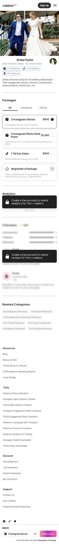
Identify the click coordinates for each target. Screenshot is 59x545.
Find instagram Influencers (15, 311)
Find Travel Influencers (13, 323)
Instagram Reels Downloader (17, 440)
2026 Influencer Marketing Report (19, 371)
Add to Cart (48, 534)
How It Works (9, 501)
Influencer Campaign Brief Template (20, 422)
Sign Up (44, 5)
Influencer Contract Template (17, 428)
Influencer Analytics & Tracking (17, 434)
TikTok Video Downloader (15, 446)
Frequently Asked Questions (17, 506)
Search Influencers (12, 473)
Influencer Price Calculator (15, 393)
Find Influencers (10, 461)
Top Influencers (10, 467)
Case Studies (9, 377)
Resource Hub (10, 360)
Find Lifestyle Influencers (40, 328)
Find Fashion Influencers (39, 323)
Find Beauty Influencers (14, 328)
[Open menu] (55, 5)
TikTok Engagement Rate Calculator (20, 416)
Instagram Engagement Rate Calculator (22, 411)
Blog (5, 354)
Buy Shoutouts (10, 479)
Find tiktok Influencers (41, 311)
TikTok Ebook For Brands (14, 365)
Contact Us (8, 495)
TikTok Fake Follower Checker (17, 405)
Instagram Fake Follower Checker (19, 399)
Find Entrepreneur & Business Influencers (22, 317)
